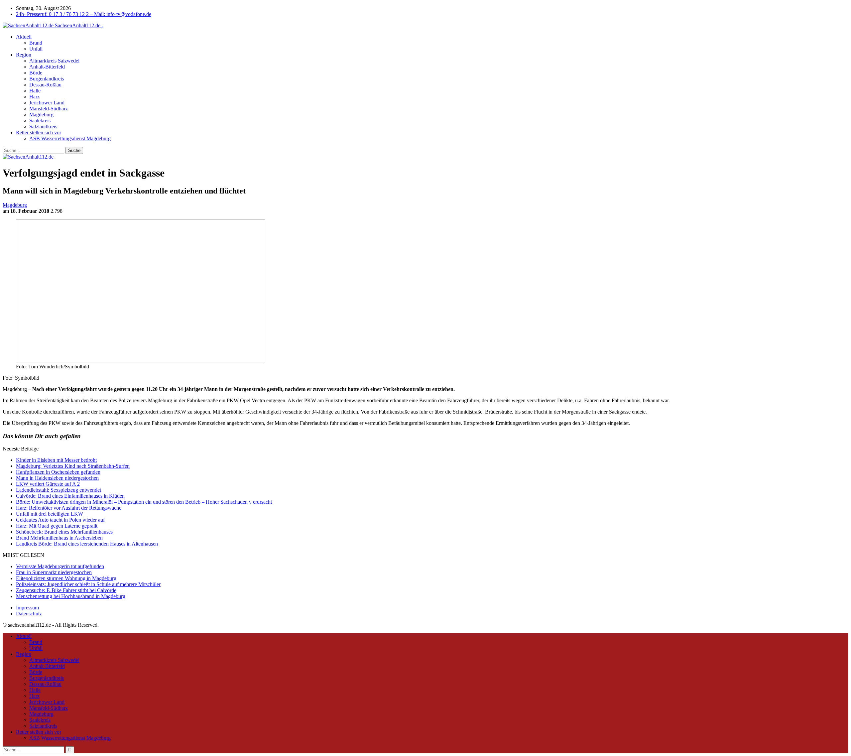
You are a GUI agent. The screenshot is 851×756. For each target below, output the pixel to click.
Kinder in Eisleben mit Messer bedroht (56, 460)
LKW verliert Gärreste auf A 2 (48, 484)
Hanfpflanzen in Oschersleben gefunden (58, 472)
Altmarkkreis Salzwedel (54, 60)
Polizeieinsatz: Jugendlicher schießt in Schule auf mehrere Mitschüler (88, 584)
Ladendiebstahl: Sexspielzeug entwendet (58, 490)
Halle (35, 90)
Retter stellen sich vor (38, 132)
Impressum (27, 607)
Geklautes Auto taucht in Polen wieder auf (60, 520)
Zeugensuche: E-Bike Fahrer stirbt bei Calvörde (66, 590)
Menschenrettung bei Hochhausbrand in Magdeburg (70, 596)
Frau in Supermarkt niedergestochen (54, 572)
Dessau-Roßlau (45, 84)
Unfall (36, 49)
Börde (35, 72)
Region (23, 55)
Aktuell (24, 37)
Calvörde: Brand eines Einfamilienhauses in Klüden (70, 496)
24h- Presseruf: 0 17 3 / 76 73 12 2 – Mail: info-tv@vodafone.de (83, 14)
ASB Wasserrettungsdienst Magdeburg (70, 138)
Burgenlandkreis (46, 78)
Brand (35, 43)
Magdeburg (41, 114)
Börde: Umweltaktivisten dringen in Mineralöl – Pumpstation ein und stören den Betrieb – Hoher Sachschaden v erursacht (144, 502)
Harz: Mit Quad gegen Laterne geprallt (56, 526)
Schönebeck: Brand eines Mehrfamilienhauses (64, 532)
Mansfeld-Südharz (48, 108)
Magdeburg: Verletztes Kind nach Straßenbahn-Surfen (73, 466)
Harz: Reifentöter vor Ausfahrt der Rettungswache (68, 508)
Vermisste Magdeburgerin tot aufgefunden (60, 566)
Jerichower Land (46, 102)
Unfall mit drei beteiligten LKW (49, 514)
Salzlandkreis (43, 126)
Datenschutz (29, 613)
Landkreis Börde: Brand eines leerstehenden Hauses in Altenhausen (87, 544)
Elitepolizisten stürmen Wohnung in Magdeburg (66, 578)
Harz (34, 96)
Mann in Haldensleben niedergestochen (57, 478)
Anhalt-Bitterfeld (47, 66)
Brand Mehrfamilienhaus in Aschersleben (59, 538)
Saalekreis (40, 120)
